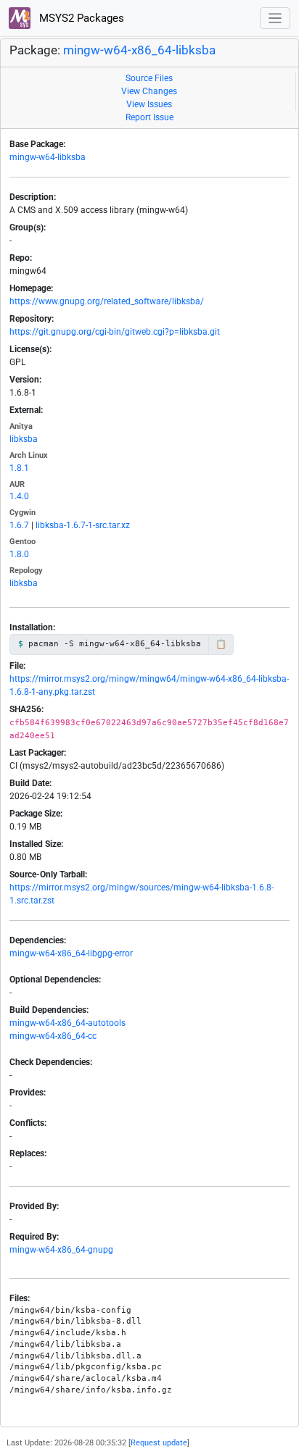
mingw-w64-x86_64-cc (53, 1036)
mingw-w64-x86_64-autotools (67, 1023)
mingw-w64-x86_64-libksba (139, 50)
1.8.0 (19, 554)
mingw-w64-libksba (47, 157)
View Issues (149, 104)
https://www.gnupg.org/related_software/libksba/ (106, 301)
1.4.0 (19, 496)
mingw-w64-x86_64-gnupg (61, 1250)
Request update (159, 1443)
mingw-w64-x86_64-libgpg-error (71, 953)
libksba (23, 439)
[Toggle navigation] (275, 18)
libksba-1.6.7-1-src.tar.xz (83, 525)
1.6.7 (19, 525)
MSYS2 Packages (80, 18)
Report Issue (149, 117)
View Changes (149, 91)
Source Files (149, 78)
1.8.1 (19, 468)
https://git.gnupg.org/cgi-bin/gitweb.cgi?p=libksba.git (114, 332)
